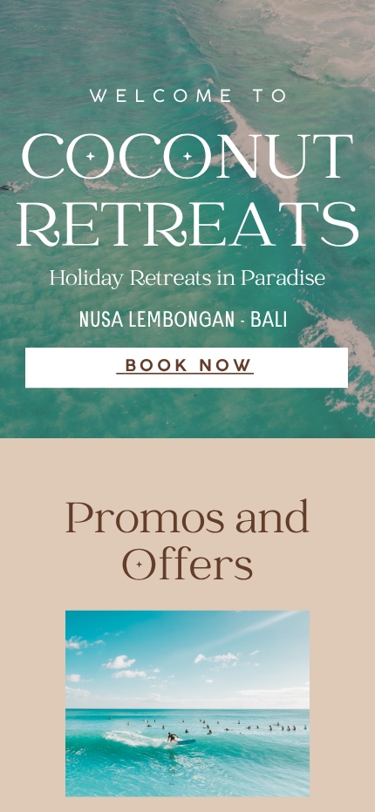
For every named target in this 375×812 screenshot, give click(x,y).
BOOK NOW (189, 367)
